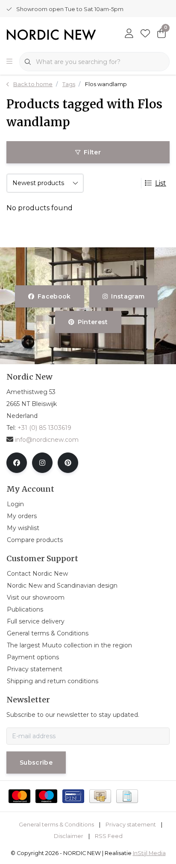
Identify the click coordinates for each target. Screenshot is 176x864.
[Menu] (9, 62)
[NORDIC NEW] (51, 34)
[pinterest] (68, 462)
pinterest (92, 322)
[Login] (129, 34)
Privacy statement (131, 824)
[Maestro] (46, 796)
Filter (92, 152)
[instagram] (42, 462)
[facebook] (16, 462)
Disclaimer (68, 836)
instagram (127, 296)
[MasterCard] (19, 796)
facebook (54, 296)
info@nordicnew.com (47, 440)
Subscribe (36, 762)
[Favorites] (145, 34)
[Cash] (100, 796)
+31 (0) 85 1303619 (44, 428)
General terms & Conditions (56, 824)
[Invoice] (127, 796)
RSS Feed (109, 836)
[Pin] (73, 796)
